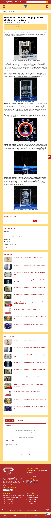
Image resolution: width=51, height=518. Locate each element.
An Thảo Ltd (38, 510)
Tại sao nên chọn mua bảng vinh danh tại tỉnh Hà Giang (29, 287)
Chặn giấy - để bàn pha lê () (10, 244)
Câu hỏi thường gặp (31, 503)
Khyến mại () (7, 231)
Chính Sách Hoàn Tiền (8, 503)
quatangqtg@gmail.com (36, 476)
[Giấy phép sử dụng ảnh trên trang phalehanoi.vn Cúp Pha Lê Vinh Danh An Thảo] (8, 304)
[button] (17, 26)
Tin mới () (6, 234)
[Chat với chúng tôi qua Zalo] (48, 513)
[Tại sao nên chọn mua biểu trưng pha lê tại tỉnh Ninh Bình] (8, 267)
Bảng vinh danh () (8, 241)
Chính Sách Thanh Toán (8, 499)
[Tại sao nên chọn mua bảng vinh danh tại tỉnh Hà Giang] (8, 289)
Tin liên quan (9, 337)
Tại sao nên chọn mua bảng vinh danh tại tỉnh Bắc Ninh (28, 294)
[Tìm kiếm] (47, 2)
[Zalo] (27, 481)
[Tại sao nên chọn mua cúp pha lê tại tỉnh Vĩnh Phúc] (8, 259)
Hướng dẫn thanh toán (32, 497)
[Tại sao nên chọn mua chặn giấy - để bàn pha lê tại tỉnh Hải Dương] (8, 281)
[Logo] (25, 6)
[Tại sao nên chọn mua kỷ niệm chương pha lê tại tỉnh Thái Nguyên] (8, 318)
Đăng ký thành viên (31, 499)
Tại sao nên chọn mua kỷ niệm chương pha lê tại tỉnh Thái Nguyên (29, 317)
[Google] (37, 481)
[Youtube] (34, 481)
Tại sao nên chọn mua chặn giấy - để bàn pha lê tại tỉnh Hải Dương (29, 280)
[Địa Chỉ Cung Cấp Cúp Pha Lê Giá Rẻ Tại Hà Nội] (8, 311)
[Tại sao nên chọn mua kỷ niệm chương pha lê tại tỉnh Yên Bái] (8, 326)
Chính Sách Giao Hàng (8, 501)
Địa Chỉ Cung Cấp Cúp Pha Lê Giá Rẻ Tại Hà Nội (26, 309)
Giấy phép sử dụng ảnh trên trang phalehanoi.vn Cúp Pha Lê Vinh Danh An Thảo (29, 302)
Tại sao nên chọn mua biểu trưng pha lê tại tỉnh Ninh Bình (29, 265)
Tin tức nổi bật (9, 254)
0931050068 (35, 474)
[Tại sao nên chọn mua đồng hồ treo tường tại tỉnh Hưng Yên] (8, 274)
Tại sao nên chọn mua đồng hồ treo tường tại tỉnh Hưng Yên (29, 273)
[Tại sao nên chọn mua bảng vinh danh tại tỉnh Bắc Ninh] (8, 296)
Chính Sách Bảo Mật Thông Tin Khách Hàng (13, 495)
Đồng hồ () (6, 247)
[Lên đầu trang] (48, 506)
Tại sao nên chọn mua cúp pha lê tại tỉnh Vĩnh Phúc (27, 257)
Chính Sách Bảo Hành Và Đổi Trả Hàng (12, 497)
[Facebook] (31, 481)
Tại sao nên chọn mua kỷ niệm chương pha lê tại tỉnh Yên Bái (29, 325)
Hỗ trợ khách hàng (31, 501)
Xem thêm (25, 454)
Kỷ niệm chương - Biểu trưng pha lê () (12, 236)
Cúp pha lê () (7, 239)
